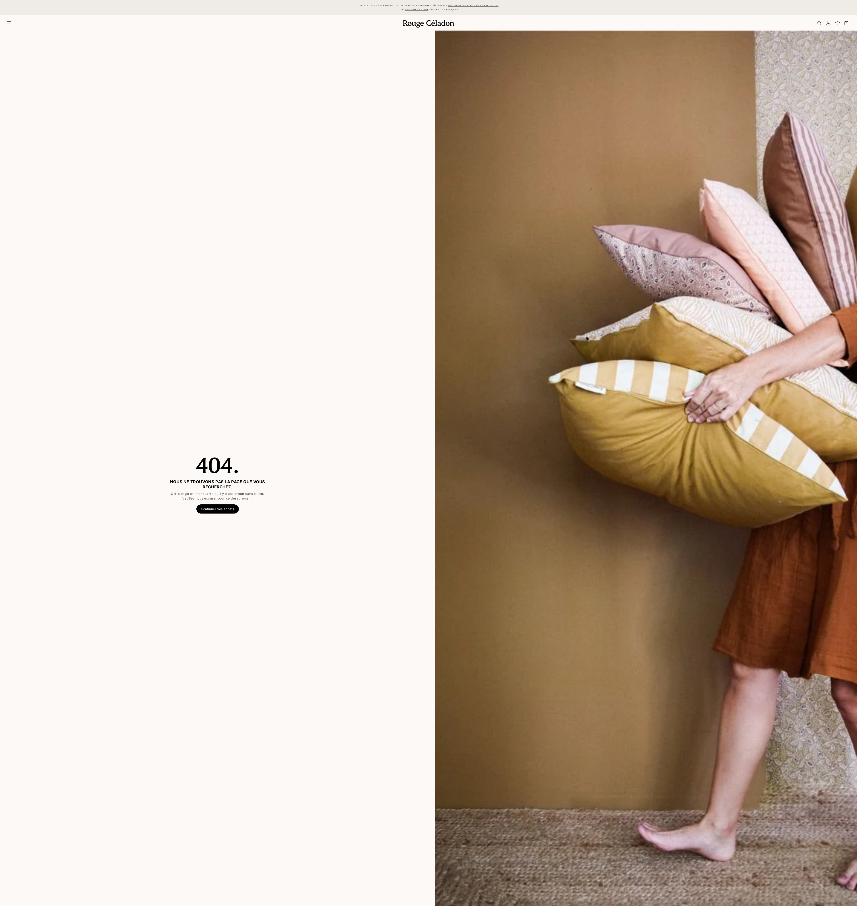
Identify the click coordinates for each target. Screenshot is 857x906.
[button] (8, 23)
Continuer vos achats (217, 509)
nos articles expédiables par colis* (473, 5)
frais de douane (416, 9)
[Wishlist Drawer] (837, 23)
